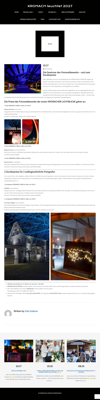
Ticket (40, 12)
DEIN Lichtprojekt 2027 (18, 370)
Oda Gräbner (48, 69)
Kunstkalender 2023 (72, 19)
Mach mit (82, 12)
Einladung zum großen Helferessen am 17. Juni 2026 (81, 371)
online (34, 286)
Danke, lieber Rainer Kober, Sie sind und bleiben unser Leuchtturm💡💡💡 (50, 371)
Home (17, 12)
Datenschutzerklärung (54, 393)
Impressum (43, 393)
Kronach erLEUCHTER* (28, 19)
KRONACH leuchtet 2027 (50, 6)
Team (42, 19)
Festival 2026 (27, 12)
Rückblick (52, 12)
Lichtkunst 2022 (54, 19)
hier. (11, 296)
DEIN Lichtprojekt (67, 12)
